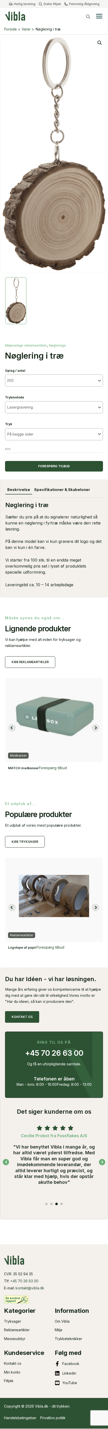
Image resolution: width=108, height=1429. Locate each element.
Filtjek (9, 1381)
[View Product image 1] (16, 300)
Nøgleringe (57, 345)
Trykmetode (14, 397)
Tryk (8, 424)
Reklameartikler (17, 1330)
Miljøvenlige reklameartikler (26, 345)
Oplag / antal (15, 370)
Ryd (8, 449)
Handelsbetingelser (20, 1418)
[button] (88, 16)
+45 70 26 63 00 (24, 1281)
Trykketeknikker (68, 1339)
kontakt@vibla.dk (30, 1288)
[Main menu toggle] (99, 16)
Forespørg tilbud (54, 466)
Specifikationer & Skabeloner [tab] (62, 489)
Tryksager (12, 1321)
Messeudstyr (14, 1339)
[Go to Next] (102, 1162)
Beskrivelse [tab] (18, 489)
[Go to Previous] (6, 1162)
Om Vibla (62, 1321)
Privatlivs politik (53, 1418)
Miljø (58, 1330)
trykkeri (63, 1406)
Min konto (12, 1372)
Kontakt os (12, 1363)
